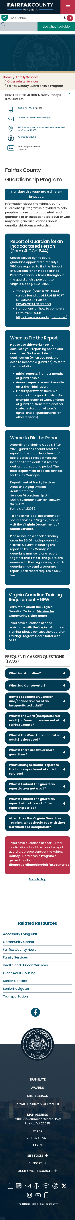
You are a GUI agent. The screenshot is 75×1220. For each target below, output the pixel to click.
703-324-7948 (26, 108)
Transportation (15, 996)
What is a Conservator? (27, 685)
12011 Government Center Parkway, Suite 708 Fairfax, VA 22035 (41, 129)
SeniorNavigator (16, 988)
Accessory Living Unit (20, 934)
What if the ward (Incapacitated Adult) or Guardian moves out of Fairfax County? (34, 720)
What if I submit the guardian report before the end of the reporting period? (32, 803)
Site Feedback (37, 1096)
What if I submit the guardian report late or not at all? (32, 786)
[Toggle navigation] (67, 7)
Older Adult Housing (19, 973)
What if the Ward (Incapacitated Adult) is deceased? (34, 737)
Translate (37, 1079)
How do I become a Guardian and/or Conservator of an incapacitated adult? (31, 701)
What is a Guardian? (25, 673)
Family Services (27, 77)
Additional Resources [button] (35, 1171)
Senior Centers (15, 980)
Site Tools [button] (35, 1155)
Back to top (37, 879)
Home (7, 77)
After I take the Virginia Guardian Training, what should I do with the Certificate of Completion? (36, 822)
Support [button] (35, 1163)
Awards (37, 1087)
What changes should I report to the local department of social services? (34, 769)
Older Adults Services (23, 81)
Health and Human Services (25, 965)
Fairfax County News (19, 949)
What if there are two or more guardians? (31, 752)
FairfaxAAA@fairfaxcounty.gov (34, 117)
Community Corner (18, 941)
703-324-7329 (37, 1138)
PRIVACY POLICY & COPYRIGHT (37, 1104)
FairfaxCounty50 (27, 136)
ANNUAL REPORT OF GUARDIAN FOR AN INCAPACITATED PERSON (40, 299)
